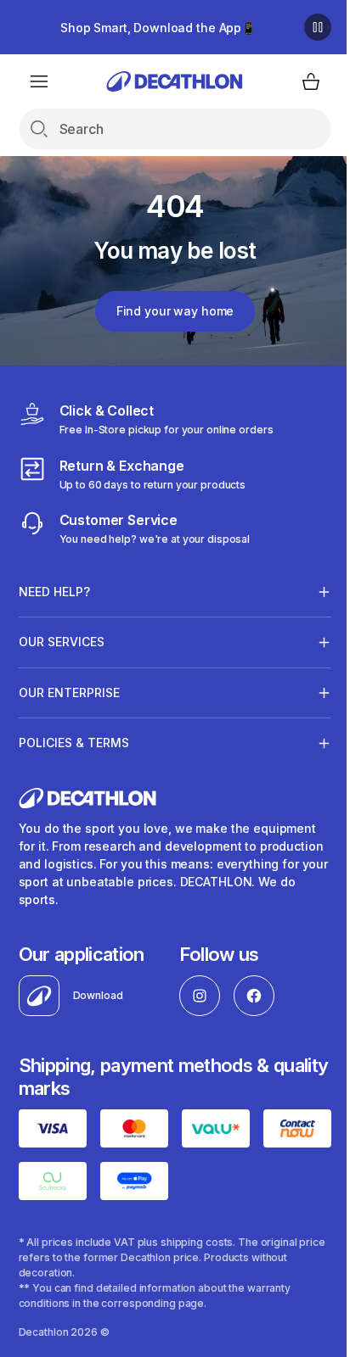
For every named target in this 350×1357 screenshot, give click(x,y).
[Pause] (317, 27)
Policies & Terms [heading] (74, 742)
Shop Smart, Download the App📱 (158, 27)
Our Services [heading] (61, 641)
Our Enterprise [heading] (69, 692)
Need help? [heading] (54, 591)
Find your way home (175, 311)
